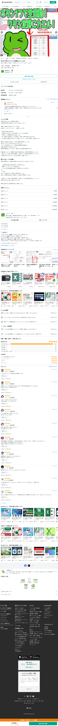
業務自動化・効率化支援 (21, 58)
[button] (29, 313)
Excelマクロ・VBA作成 (33, 58)
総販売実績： (8, 72)
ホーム (2, 58)
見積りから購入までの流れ (29, 79)
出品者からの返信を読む (6, 378)
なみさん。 (8, 213)
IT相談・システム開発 (10, 58)
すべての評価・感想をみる (52, 99)
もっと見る (6, 111)
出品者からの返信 (8, 113)
